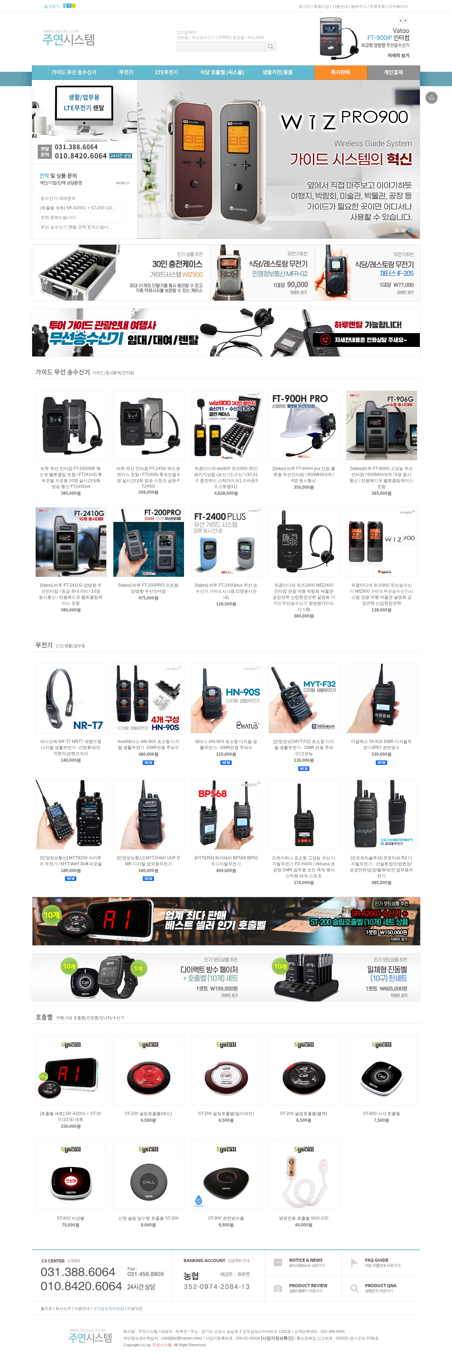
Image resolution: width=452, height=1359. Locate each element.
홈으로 (46, 1308)
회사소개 (63, 1308)
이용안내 (340, 6)
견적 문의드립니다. (59, 217)
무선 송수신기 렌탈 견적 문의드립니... (76, 227)
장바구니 (359, 6)
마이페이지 (398, 6)
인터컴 (183, 37)
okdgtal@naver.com (182, 1338)
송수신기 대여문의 (58, 198)
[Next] (400, 20)
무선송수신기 (203, 37)
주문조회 (377, 6)
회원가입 (321, 6)
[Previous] (405, 20)
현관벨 (238, 37)
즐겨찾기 (52, 6)
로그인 (304, 6)
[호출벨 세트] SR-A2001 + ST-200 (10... (78, 207)
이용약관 (135, 1308)
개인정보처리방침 (108, 1308)
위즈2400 (256, 37)
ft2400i (224, 37)
